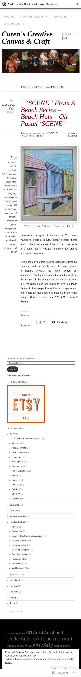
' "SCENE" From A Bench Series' (39, 134)
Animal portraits (19, 448)
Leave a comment (72, 134)
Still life (15, 489)
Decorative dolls (19, 545)
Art (9, 162)
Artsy (9, 178)
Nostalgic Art (17, 461)
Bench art (11, 190)
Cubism (13, 510)
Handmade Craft (17, 522)
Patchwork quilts (19, 554)
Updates (16, 498)
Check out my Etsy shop (34, 17)
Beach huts (11, 182)
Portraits (16, 484)
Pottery (13, 597)
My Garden (15, 574)
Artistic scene (15, 645)
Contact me (60, 17)
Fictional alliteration (18, 516)
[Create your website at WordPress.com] (40, 4)
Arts (28, 645)
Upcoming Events (14, 24)
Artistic (28, 638)
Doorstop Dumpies (20, 550)
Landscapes (17, 457)
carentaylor (38, 133)
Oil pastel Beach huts (11, 209)
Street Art (16, 494)
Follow (12, 369)
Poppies (15, 480)
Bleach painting (19, 452)
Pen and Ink (17, 466)
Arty (14, 178)
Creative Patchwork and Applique (27, 536)
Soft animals (17, 563)
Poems (15, 475)
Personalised (18, 559)
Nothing (13, 586)
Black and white (62, 646)
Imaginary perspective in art (10, 197)
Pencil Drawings (19, 471)
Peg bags (14, 592)
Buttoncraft (17, 531)
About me (9, 17)
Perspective (10, 228)
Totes (12, 603)
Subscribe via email (22, 358)
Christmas (14, 505)
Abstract (16, 443)
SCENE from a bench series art (10, 236)
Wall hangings (18, 568)
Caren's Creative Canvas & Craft (27, 37)
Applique (20, 633)
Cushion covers (19, 540)
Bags (14, 527)
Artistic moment (9, 174)
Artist (13, 162)
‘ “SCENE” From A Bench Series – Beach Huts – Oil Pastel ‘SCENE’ (48, 113)
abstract (11, 633)
